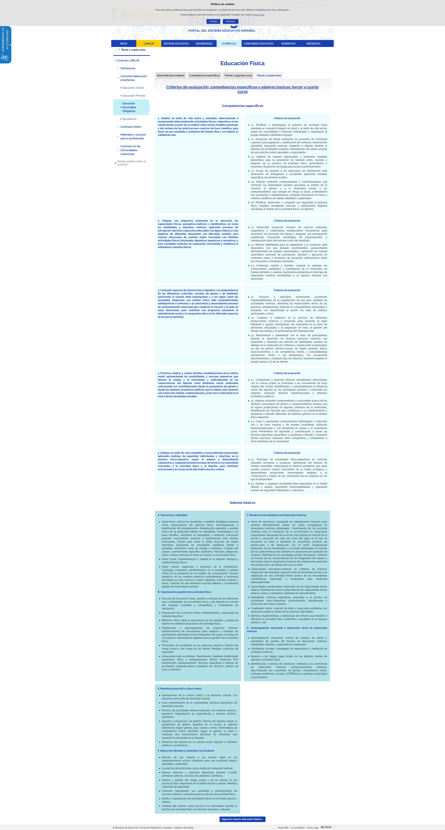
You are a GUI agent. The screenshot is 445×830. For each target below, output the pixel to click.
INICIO (123, 43)
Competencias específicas (204, 75)
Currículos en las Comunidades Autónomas (130, 150)
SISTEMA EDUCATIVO (176, 43)
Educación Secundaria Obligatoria (129, 107)
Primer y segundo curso (238, 75)
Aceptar (213, 21)
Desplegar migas (116, 49)
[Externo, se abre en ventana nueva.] (326, 827)
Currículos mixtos (130, 126)
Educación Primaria (133, 95)
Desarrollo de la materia (170, 75)
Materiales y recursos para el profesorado (133, 136)
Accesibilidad (297, 828)
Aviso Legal (312, 828)
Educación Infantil (133, 87)
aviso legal (258, 14)
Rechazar (230, 21)
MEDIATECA (313, 43)
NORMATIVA (288, 43)
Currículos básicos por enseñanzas (133, 78)
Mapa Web (283, 828)
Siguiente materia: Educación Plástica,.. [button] (242, 819)
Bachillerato (129, 119)
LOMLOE (149, 43)
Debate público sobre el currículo (131, 163)
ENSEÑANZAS (204, 43)
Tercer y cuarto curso (269, 75)
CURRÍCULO (229, 43)
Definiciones (127, 68)
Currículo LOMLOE (128, 60)
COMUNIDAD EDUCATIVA (258, 43)
